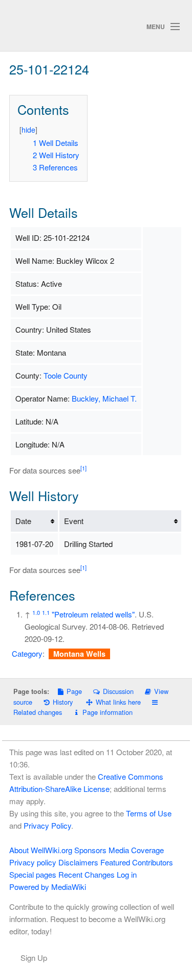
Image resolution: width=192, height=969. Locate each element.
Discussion (118, 691)
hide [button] (28, 130)
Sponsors (90, 849)
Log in (127, 874)
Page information (107, 712)
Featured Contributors (136, 862)
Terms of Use (149, 813)
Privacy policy (32, 862)
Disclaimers (78, 862)
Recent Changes (86, 874)
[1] (83, 468)
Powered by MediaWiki (47, 886)
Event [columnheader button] (73, 520)
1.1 (46, 612)
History (63, 702)
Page (74, 691)
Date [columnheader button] (23, 520)
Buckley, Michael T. (104, 398)
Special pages (32, 874)
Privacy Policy (47, 825)
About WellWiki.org (40, 849)
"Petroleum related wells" (93, 614)
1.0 (36, 612)
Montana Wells (79, 654)
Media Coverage (136, 849)
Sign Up (33, 957)
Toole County (66, 375)
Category (27, 653)
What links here (118, 702)
